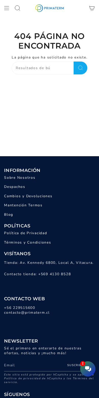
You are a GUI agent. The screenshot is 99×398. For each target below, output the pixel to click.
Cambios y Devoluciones (28, 196)
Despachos (14, 186)
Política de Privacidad (25, 233)
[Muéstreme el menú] (7, 8)
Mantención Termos (23, 205)
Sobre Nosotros (20, 177)
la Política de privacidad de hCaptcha (49, 376)
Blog (8, 214)
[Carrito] (92, 8)
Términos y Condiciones (27, 242)
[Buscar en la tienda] (80, 68)
